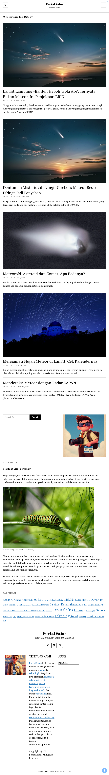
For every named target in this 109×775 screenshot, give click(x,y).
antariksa (49, 676)
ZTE (4, 620)
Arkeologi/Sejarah (58, 600)
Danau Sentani (9, 605)
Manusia (8, 610)
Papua (57, 610)
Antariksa (27, 599)
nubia (43, 611)
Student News (47, 616)
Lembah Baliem (81, 605)
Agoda (6, 599)
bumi (42, 680)
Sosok (37, 616)
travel (74, 616)
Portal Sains (54, 4)
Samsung (79, 610)
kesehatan (45, 686)
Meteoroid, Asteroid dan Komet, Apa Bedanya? (44, 273)
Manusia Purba (18, 611)
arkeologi (34, 680)
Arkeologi (42, 599)
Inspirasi (55, 604)
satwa (42, 683)
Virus (89, 617)
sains (42, 669)
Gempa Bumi (36, 605)
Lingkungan (93, 605)
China (87, 600)
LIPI (100, 604)
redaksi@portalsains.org (41, 717)
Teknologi (62, 615)
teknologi (34, 673)
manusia (33, 683)
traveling (82, 616)
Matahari (27, 611)
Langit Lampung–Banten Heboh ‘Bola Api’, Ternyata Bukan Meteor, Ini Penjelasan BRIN (49, 94)
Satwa (100, 610)
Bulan (76, 600)
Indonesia (45, 605)
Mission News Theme (46, 771)
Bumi (81, 599)
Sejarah (18, 616)
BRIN (69, 600)
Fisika (23, 605)
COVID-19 (96, 599)
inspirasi (33, 690)
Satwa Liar (7, 616)
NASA (38, 611)
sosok (42, 690)
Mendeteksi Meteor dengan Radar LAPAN (39, 382)
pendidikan (41, 693)
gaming (28, 605)
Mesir (33, 610)
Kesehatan (68, 604)
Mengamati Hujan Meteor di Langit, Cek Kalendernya (50, 361)
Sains (68, 610)
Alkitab (17, 599)
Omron (49, 611)
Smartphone (28, 616)
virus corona (97, 616)
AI (12, 599)
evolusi (18, 605)
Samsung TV (90, 611)
